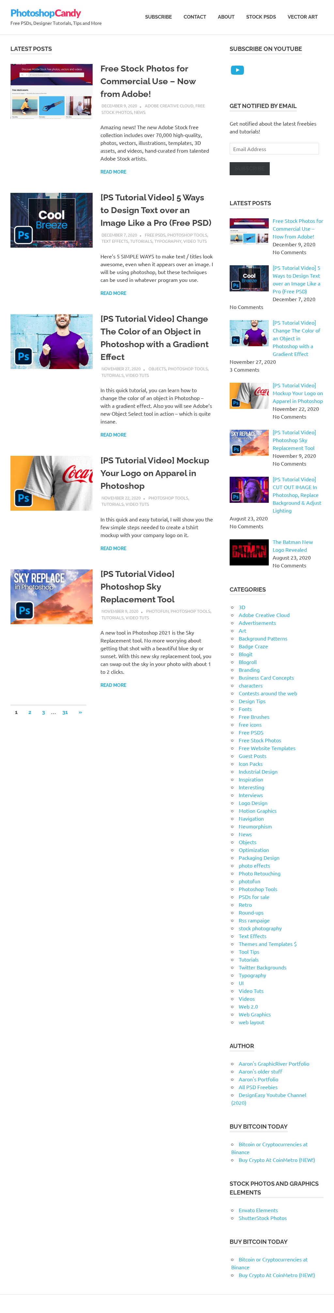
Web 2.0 (248, 1006)
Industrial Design (258, 771)
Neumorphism (255, 826)
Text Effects (114, 241)
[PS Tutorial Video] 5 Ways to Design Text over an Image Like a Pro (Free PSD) (155, 210)
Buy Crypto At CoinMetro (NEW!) (277, 1159)
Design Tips (252, 701)
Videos (247, 998)
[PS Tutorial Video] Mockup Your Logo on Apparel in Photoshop (154, 473)
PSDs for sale (254, 896)
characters (251, 685)
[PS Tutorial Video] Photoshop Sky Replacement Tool (137, 586)
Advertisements (257, 622)
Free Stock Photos (260, 740)
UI (241, 983)
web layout (251, 1022)
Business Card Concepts (266, 677)
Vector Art (303, 17)
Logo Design (253, 802)
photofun (157, 611)
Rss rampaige (254, 920)
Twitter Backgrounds (262, 967)
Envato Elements (258, 1210)
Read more (113, 172)
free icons (250, 724)
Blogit (245, 654)
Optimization (254, 849)
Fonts (245, 708)
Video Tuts (195, 241)
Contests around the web (268, 693)
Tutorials (141, 241)
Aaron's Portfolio (258, 1079)
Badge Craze (253, 646)
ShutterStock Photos (263, 1217)
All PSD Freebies (258, 1087)
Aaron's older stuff (260, 1071)
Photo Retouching (260, 873)
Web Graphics (255, 1014)
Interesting (251, 787)
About (226, 17)
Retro (245, 904)
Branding (249, 669)
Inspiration (251, 779)
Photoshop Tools (187, 235)
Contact (195, 17)
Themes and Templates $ (268, 943)
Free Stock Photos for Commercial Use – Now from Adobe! (148, 81)
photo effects (254, 865)
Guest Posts (252, 755)
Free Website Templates (267, 748)
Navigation (251, 818)
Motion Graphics (258, 810)
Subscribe (158, 17)
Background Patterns (263, 638)
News (139, 112)
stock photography (260, 928)
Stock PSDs (261, 17)
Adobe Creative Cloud (169, 105)
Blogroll (248, 661)
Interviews (251, 795)
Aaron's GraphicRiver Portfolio (274, 1063)
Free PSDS (155, 235)
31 (65, 712)
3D (242, 607)
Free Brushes (254, 716)
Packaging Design (259, 857)
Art (242, 630)
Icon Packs (251, 763)
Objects (157, 368)
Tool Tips (249, 951)
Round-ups (251, 912)
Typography (167, 241)
